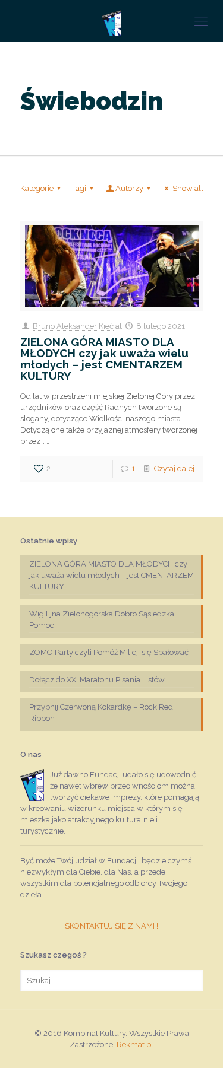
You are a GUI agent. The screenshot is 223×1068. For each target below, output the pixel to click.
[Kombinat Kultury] (111, 21)
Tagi (79, 188)
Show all (187, 188)
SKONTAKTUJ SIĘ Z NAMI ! (111, 925)
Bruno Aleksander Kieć (73, 326)
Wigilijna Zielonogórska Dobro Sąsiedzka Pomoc (101, 619)
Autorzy (129, 188)
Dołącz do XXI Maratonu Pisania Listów (97, 679)
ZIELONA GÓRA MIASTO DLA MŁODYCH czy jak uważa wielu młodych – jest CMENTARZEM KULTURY (104, 358)
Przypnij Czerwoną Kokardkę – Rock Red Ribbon (101, 713)
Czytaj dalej (174, 468)
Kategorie (37, 188)
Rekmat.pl (135, 1044)
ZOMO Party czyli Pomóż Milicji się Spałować (109, 652)
